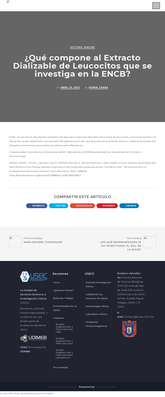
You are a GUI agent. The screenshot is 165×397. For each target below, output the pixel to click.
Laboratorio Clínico (96, 314)
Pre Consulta (60, 367)
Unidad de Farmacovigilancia (96, 324)
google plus (84, 205)
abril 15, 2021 (70, 87)
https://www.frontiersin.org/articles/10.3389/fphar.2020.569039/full (45, 175)
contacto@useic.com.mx (139, 316)
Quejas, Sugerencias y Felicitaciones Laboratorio (64, 354)
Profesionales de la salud (65, 308)
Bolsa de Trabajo (63, 298)
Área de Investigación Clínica (98, 284)
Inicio (56, 282)
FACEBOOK (38, 205)
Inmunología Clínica (97, 306)
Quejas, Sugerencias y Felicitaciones (64, 341)
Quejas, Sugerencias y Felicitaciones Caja (64, 328)
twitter (60, 205)
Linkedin (130, 205)
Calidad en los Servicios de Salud (96, 296)
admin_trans (98, 87)
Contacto (58, 318)
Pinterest (108, 205)
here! (50, 393)
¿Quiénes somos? (63, 290)
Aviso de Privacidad (62, 386)
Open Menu (156, 5)
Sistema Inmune (82, 47)
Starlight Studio (105, 386)
